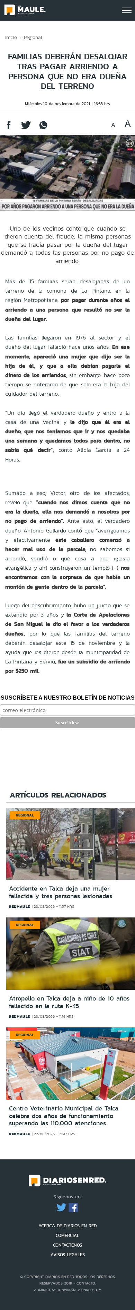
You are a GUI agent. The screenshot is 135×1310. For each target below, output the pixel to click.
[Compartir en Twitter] (26, 128)
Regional (33, 37)
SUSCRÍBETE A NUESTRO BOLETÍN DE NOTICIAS (68, 698)
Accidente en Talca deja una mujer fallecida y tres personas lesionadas (60, 892)
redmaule (19, 906)
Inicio (11, 37)
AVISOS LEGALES (68, 1254)
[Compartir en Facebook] (8, 128)
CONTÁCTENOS (67, 1245)
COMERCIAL (67, 1235)
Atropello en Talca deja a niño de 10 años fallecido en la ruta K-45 (69, 1002)
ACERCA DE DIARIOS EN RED (67, 1225)
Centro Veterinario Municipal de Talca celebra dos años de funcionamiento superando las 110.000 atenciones (63, 1116)
